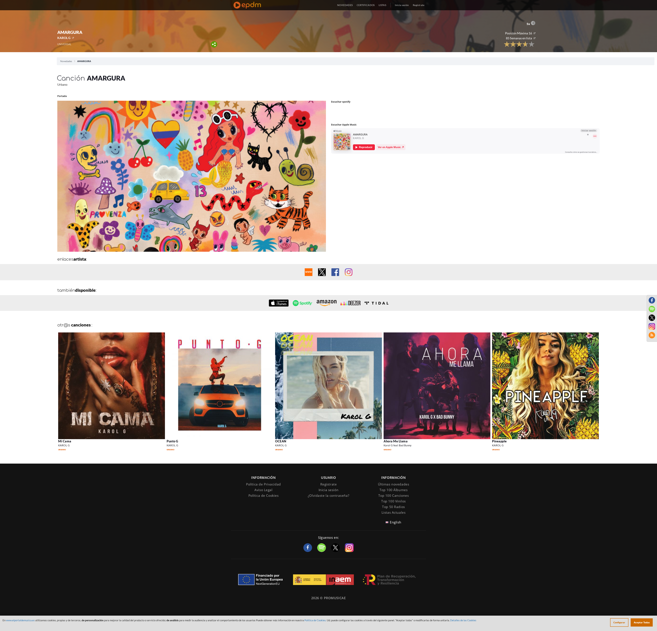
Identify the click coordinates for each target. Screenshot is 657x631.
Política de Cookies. (315, 620)
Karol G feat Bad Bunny (398, 445)
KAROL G (63, 38)
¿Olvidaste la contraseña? (328, 495)
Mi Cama (64, 441)
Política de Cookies (263, 495)
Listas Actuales (394, 512)
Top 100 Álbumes (393, 490)
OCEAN (280, 441)
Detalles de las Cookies (463, 620)
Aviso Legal (263, 490)
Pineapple (499, 441)
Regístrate (418, 5)
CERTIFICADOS (366, 5)
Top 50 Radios (393, 507)
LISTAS (382, 5)
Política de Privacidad (263, 484)
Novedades (66, 61)
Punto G (172, 441)
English (395, 522)
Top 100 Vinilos (393, 501)
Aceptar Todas (642, 622)
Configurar (619, 622)
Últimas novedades (393, 484)
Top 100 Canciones (393, 495)
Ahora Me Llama (396, 441)
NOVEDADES (345, 5)
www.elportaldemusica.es (20, 620)
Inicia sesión (402, 5)
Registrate (328, 484)
